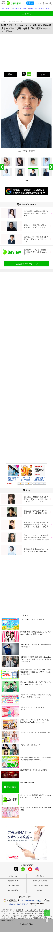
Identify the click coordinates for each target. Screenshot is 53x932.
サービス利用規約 (13, 885)
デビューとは (13, 876)
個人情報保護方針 (13, 890)
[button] (51, 167)
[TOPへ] (47, 913)
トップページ (6, 8)
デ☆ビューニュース (20, 8)
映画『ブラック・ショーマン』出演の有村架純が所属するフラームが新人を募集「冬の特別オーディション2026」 (26, 28)
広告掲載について (13, 881)
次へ (43, 74)
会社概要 (40, 890)
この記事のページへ (25, 264)
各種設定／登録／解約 (40, 881)
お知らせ (30, 3)
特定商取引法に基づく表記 (40, 885)
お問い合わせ (40, 876)
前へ (10, 74)
